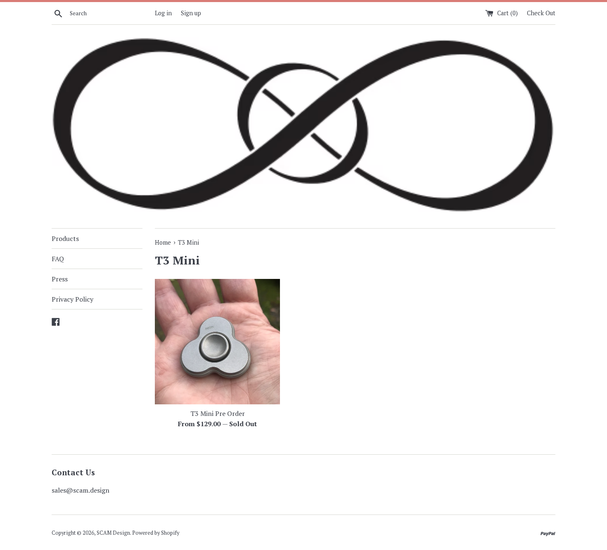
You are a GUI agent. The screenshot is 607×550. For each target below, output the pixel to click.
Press (60, 278)
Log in (163, 13)
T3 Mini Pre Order (217, 413)
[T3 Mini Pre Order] (217, 341)
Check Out (541, 13)
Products (65, 238)
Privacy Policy (72, 299)
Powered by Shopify (155, 532)
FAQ (58, 258)
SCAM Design (113, 532)
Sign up (191, 13)
